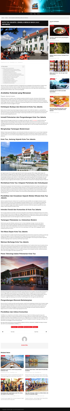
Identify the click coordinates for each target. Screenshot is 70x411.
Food (51, 96)
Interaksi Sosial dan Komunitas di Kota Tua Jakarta (11, 76)
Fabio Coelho (18, 395)
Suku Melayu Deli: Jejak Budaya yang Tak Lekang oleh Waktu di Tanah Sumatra (11, 393)
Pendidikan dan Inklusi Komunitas (9, 82)
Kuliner (52, 25)
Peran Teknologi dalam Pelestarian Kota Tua (10, 80)
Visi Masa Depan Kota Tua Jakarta (9, 78)
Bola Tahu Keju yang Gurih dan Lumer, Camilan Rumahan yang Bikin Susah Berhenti (58, 109)
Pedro (40, 372)
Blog (35, 13)
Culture (3, 355)
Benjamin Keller (42, 395)
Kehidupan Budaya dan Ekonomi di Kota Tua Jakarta (11, 69)
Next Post (36, 331)
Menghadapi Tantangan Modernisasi (9, 71)
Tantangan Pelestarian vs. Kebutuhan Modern (11, 77)
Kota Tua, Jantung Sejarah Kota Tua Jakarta (10, 72)
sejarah (35, 326)
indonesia (14, 326)
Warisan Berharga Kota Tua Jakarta (9, 79)
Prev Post (12, 331)
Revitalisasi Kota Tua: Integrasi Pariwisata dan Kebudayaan (12, 73)
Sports (52, 43)
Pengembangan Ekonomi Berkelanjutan (10, 81)
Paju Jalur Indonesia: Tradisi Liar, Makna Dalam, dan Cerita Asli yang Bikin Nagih (36, 393)
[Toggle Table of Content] (23, 67)
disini (20, 323)
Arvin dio (15, 62)
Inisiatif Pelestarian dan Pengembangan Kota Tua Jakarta (12, 70)
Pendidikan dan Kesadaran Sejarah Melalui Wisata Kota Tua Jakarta (14, 75)
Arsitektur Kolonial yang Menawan (8, 68)
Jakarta (20, 326)
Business (52, 61)
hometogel (35, 120)
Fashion (38, 13)
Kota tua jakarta (28, 326)
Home (31, 13)
